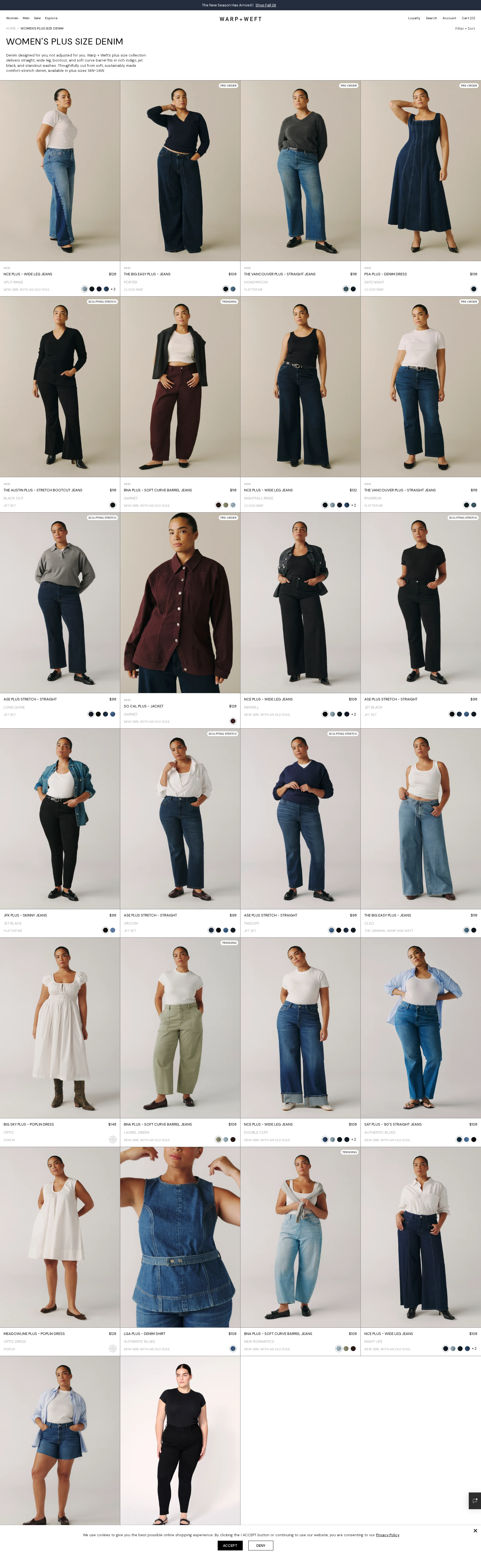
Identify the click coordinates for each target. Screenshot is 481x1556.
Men (26, 18)
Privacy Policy (387, 1535)
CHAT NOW (286, 5)
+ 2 (113, 289)
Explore (51, 18)
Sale (37, 18)
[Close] (475, 1530)
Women (12, 18)
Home (11, 28)
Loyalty (414, 18)
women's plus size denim (42, 28)
